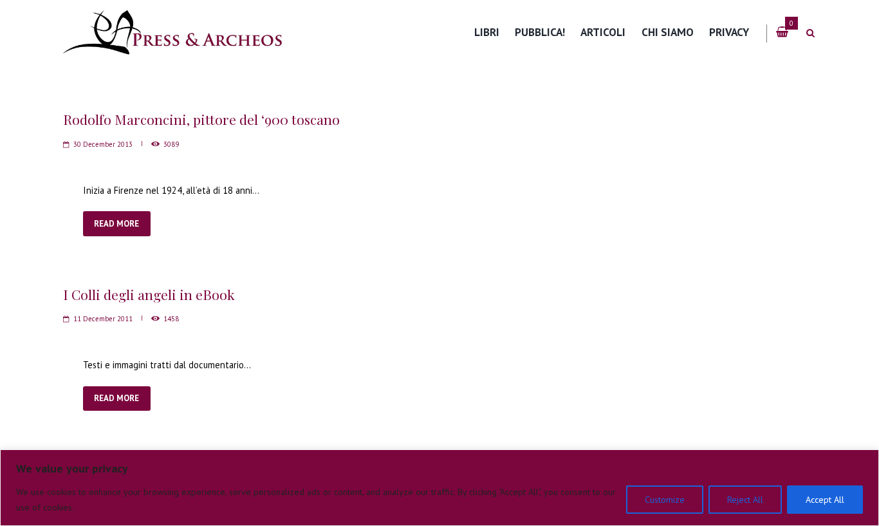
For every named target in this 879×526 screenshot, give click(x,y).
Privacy (729, 31)
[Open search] (810, 33)
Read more (116, 223)
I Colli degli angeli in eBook (149, 294)
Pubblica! (540, 31)
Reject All (745, 499)
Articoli (602, 31)
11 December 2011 (103, 318)
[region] (439, 487)
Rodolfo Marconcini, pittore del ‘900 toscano (201, 119)
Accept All (825, 499)
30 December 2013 (103, 144)
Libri (486, 31)
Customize (665, 499)
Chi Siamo (668, 31)
